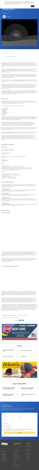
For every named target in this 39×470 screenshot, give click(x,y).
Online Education (16, 459)
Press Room (28, 451)
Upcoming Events (4, 456)
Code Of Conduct (17, 457)
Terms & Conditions (17, 451)
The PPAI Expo (4, 457)
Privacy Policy (16, 449)
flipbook (26, 315)
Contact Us (28, 457)
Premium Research (29, 446)
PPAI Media (6, 52)
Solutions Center (16, 456)
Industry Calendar (4, 459)
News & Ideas (28, 444)
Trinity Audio (10, 56)
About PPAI (28, 456)
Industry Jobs (28, 459)
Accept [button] (33, 6)
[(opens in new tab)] (19, 339)
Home (2, 52)
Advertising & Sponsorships (30, 449)
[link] (10, 350)
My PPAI (15, 462)
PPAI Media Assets (17, 464)
